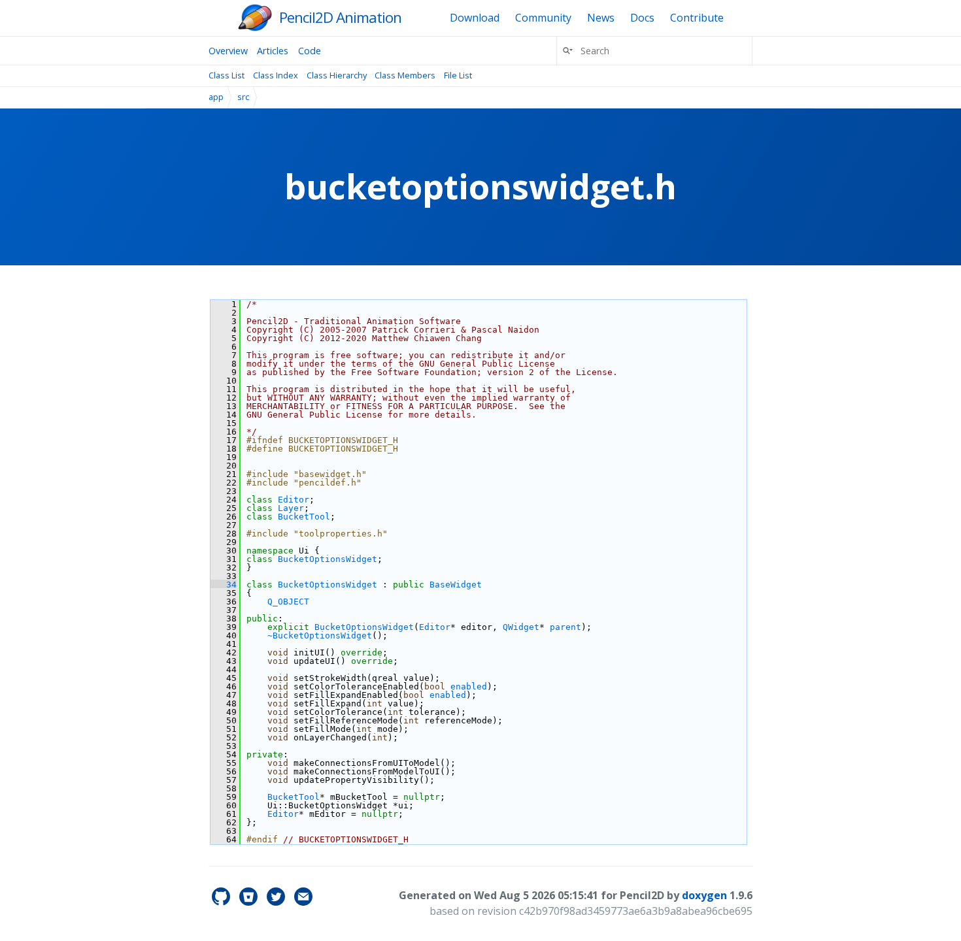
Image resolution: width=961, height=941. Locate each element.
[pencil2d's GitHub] (222, 902)
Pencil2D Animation (340, 17)
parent (565, 627)
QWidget (521, 627)
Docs (642, 17)
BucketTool (304, 516)
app (216, 97)
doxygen (704, 895)
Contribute (697, 17)
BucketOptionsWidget (327, 559)
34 (224, 584)
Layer (291, 508)
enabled (468, 686)
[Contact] (303, 902)
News (601, 17)
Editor (293, 499)
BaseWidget (456, 584)
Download (474, 17)
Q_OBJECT (288, 601)
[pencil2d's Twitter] (277, 902)
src (243, 97)
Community (543, 17)
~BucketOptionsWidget (319, 635)
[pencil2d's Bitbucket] (249, 902)
